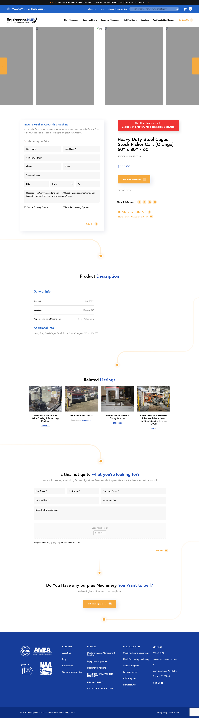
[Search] (177, 9)
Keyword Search (130, 672)
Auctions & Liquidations (163, 20)
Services (91, 647)
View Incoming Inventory (137, 2)
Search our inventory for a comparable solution (148, 126)
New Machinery (71, 20)
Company (67, 647)
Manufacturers (129, 685)
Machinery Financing (96, 668)
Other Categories (131, 665)
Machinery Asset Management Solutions (101, 654)
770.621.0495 (158, 653)
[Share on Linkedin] (150, 202)
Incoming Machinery (110, 20)
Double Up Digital (68, 712)
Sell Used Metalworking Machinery (100, 675)
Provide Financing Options (77, 207)
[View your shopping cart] (185, 9)
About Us (92, 9)
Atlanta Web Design (50, 712)
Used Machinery (89, 20)
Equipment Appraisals (97, 661)
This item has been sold (148, 123)
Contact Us (184, 20)
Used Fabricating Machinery (136, 659)
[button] (154, 683)
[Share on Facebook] (139, 202)
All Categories (129, 678)
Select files (99, 533)
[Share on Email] (155, 202)
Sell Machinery (130, 20)
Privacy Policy (162, 712)
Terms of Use (174, 712)
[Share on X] (144, 202)
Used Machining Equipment (136, 653)
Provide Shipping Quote (37, 207)
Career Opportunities (117, 9)
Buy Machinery (95, 682)
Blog (102, 9)
